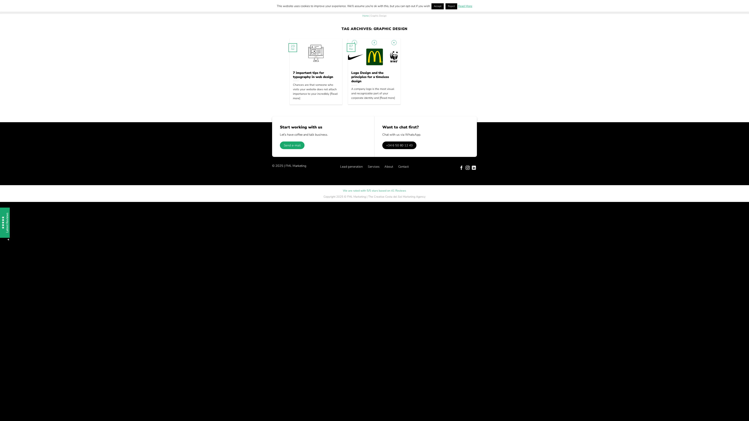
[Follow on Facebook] (461, 168)
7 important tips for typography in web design (313, 75)
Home (365, 15)
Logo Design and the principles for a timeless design (370, 77)
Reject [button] (451, 6)
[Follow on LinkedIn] (474, 168)
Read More (465, 6)
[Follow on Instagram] (468, 168)
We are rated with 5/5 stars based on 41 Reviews (374, 191)
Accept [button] (437, 6)
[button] (12, 409)
